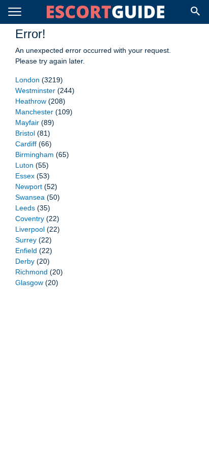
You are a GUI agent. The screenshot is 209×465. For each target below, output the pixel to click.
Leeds (25, 208)
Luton (24, 165)
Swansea (30, 197)
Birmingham (34, 154)
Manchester (34, 112)
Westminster (35, 90)
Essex (24, 176)
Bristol (25, 133)
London (27, 80)
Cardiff (26, 144)
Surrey (26, 240)
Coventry (29, 218)
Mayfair (27, 122)
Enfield (26, 250)
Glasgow (29, 282)
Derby (24, 261)
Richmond (31, 272)
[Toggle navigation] (14, 12)
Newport (28, 186)
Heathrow (30, 101)
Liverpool (30, 229)
